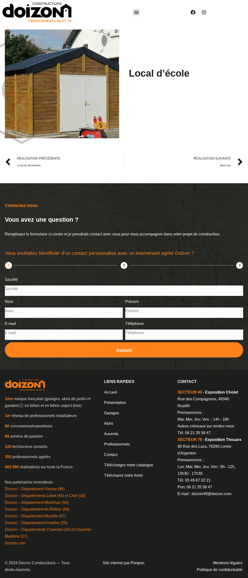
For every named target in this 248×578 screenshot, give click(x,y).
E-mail (10, 324)
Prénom (132, 302)
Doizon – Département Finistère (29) (36, 523)
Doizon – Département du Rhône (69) (37, 509)
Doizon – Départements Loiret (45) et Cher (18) (45, 496)
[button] (136, 12)
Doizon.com (15, 543)
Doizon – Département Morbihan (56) (37, 502)
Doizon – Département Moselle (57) (35, 516)
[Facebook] (193, 12)
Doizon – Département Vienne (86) (35, 489)
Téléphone (134, 324)
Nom (9, 302)
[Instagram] (204, 12)
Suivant (124, 350)
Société (11, 280)
